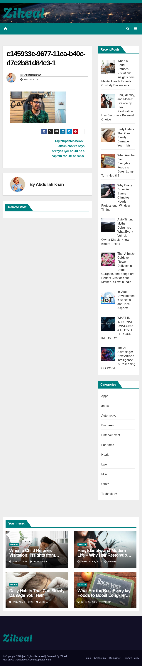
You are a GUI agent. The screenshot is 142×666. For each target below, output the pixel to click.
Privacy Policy (131, 658)
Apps (104, 396)
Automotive (108, 415)
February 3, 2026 (92, 561)
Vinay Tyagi (40, 561)
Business (107, 425)
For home (107, 444)
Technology (109, 493)
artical (105, 405)
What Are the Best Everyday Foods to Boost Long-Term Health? (103, 595)
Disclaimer (114, 658)
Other (105, 484)
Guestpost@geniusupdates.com (33, 659)
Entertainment (110, 435)
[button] (127, 28)
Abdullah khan (32, 74)
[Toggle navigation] (135, 28)
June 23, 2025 (89, 602)
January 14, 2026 (23, 602)
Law (104, 464)
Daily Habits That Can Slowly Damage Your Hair (36, 593)
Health (105, 454)
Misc (104, 474)
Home (87, 658)
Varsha (111, 561)
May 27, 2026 (20, 561)
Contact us (100, 658)
